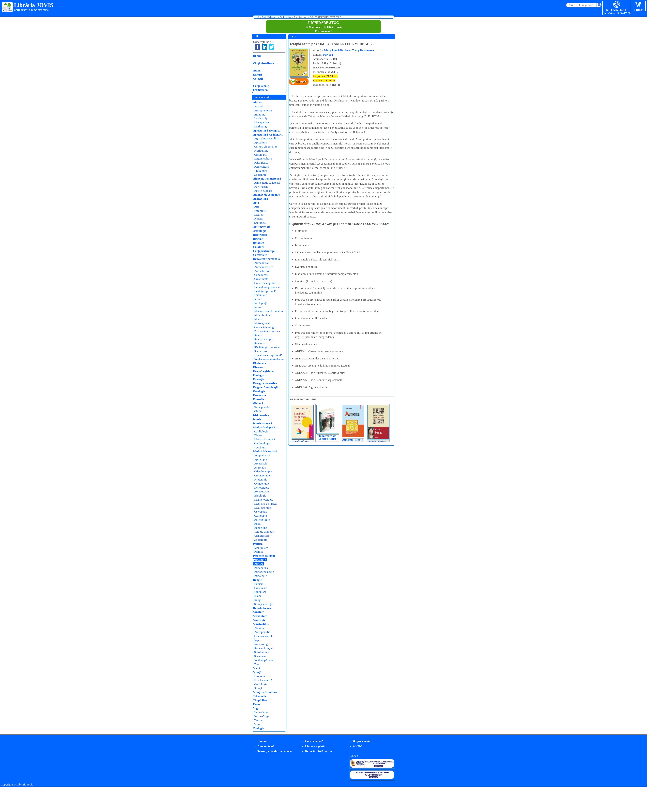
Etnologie (259, 391)
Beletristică (260, 234)
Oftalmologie (262, 443)
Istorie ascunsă (262, 423)
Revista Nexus (262, 608)
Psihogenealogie (264, 571)
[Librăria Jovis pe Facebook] (257, 47)
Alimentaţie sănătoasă (267, 178)
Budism (258, 584)
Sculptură (260, 222)
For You (328, 54)
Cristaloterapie (263, 471)
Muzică (258, 214)
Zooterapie (260, 539)
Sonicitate (259, 620)
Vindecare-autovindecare (269, 359)
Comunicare (261, 274)
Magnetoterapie (263, 499)
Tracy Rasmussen (363, 50)
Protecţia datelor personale (274, 751)
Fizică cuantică (263, 680)
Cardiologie (261, 431)
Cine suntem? (265, 746)
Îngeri (257, 640)
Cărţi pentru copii (264, 251)
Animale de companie (266, 194)
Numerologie (262, 644)
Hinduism (260, 591)
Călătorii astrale (263, 636)
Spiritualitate (261, 624)
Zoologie (258, 728)
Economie (260, 676)
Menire (258, 319)
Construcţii (260, 254)
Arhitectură (260, 198)
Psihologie (259, 559)
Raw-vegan (261, 186)
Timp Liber (260, 700)
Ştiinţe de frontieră (265, 692)
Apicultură (260, 142)
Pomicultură (261, 166)
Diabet (258, 435)
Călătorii (259, 247)
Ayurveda (260, 467)
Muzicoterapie (263, 507)
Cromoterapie (262, 475)
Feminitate (260, 295)
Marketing (260, 126)
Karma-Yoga (261, 716)
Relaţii (258, 335)
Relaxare (259, 343)
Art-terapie (260, 463)
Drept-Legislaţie (263, 371)
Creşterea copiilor (265, 283)
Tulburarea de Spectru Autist (327, 437)
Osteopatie (260, 511)
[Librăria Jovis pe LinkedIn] (264, 47)
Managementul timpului (268, 311)
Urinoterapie (261, 535)
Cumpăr (301, 81)
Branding (259, 114)
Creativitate (261, 279)
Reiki (257, 523)
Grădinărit (260, 154)
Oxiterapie (260, 515)
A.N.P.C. (358, 746)
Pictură (258, 218)
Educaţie (258, 379)
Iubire (257, 307)
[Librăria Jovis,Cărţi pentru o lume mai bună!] (7, 7)
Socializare (261, 351)
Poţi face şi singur (264, 555)
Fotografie (260, 210)
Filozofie (258, 399)
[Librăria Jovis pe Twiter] (271, 47)
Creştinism (260, 588)
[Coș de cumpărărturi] (638, 4)
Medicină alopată (264, 427)
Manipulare (261, 547)
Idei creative (261, 415)
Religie (257, 579)
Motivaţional (262, 323)
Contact (262, 741)
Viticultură (260, 170)
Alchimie (259, 628)
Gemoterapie (262, 483)
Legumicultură (263, 158)
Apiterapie (260, 459)
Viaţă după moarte (265, 660)
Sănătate (258, 612)
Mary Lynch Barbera (337, 50)
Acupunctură (262, 455)
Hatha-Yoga (261, 712)
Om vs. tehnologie (265, 327)
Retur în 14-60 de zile (318, 751)
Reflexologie (262, 519)
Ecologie (258, 375)
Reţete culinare (263, 190)
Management (262, 122)
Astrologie (259, 230)
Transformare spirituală (268, 355)
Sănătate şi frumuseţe (267, 347)
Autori (257, 70)
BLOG (257, 56)
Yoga (256, 708)
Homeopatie (261, 491)
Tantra (258, 720)
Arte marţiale (261, 226)
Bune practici (262, 407)
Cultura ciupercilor (265, 146)
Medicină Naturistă (265, 451)
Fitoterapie (260, 479)
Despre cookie (361, 741)
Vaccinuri (260, 447)
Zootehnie (260, 174)
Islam (257, 595)
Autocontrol (261, 263)
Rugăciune (260, 527)
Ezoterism (259, 395)
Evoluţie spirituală (265, 291)
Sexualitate (260, 616)
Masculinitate (262, 315)
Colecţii (258, 78)
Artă (256, 202)
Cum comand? (314, 741)
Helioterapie (261, 487)
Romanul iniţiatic (264, 648)
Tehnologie (260, 696)
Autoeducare (262, 271)
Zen (256, 664)
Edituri (257, 74)
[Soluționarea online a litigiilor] (372, 779)
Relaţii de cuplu (263, 339)
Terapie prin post (264, 531)
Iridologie (260, 495)
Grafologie (260, 684)
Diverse (258, 367)
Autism (258, 563)
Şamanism (260, 656)
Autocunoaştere (263, 267)
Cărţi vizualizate (263, 63)
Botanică (258, 242)
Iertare (258, 299)
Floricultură (261, 150)
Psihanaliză (261, 568)
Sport (256, 668)
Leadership (261, 118)
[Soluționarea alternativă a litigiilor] (372, 767)
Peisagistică (261, 162)
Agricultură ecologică (266, 130)
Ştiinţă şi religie (263, 604)
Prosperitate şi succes (267, 331)
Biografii (258, 238)
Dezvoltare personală (266, 258)
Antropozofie (262, 632)
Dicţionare (259, 363)
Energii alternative (265, 383)
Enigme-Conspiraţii (265, 387)
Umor (256, 704)
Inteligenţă (260, 303)
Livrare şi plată (315, 746)
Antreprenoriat (263, 110)
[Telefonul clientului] (616, 4)
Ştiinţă (257, 672)
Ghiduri (258, 403)
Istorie (257, 419)
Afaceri (258, 102)
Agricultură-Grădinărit (268, 134)
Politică (258, 543)
